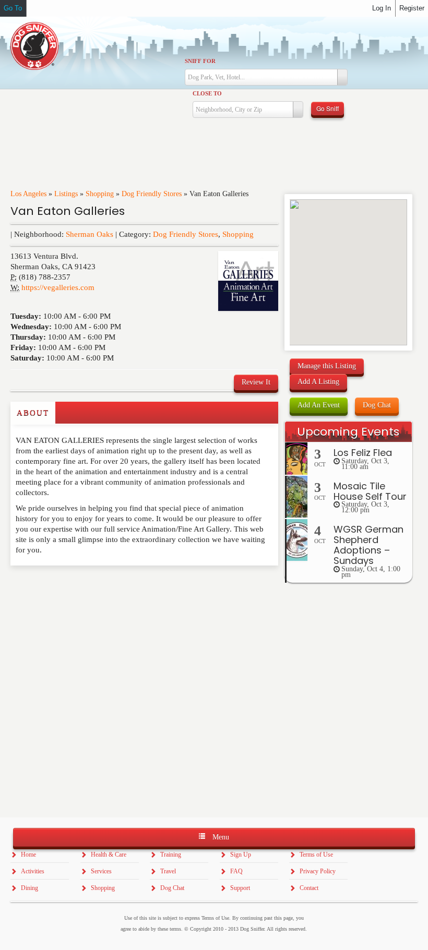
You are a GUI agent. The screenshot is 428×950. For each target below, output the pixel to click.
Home (28, 854)
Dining (29, 888)
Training (170, 854)
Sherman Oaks (89, 234)
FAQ (236, 871)
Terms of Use (316, 854)
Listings (66, 194)
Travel (168, 871)
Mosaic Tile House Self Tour (370, 491)
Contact (309, 888)
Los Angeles (28, 194)
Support (240, 888)
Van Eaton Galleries (67, 211)
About (33, 412)
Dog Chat (377, 405)
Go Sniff (327, 108)
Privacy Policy (318, 871)
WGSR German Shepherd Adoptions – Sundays (368, 545)
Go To (13, 8)
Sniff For (200, 61)
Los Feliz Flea (363, 452)
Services (101, 871)
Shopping (100, 194)
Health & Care (108, 854)
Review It (256, 382)
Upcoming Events (348, 432)
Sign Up (240, 854)
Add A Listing (318, 382)
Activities (32, 871)
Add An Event (319, 405)
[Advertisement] (71, 586)
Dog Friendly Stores (152, 194)
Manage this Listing (327, 366)
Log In (381, 8)
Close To (207, 93)
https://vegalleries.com (57, 287)
